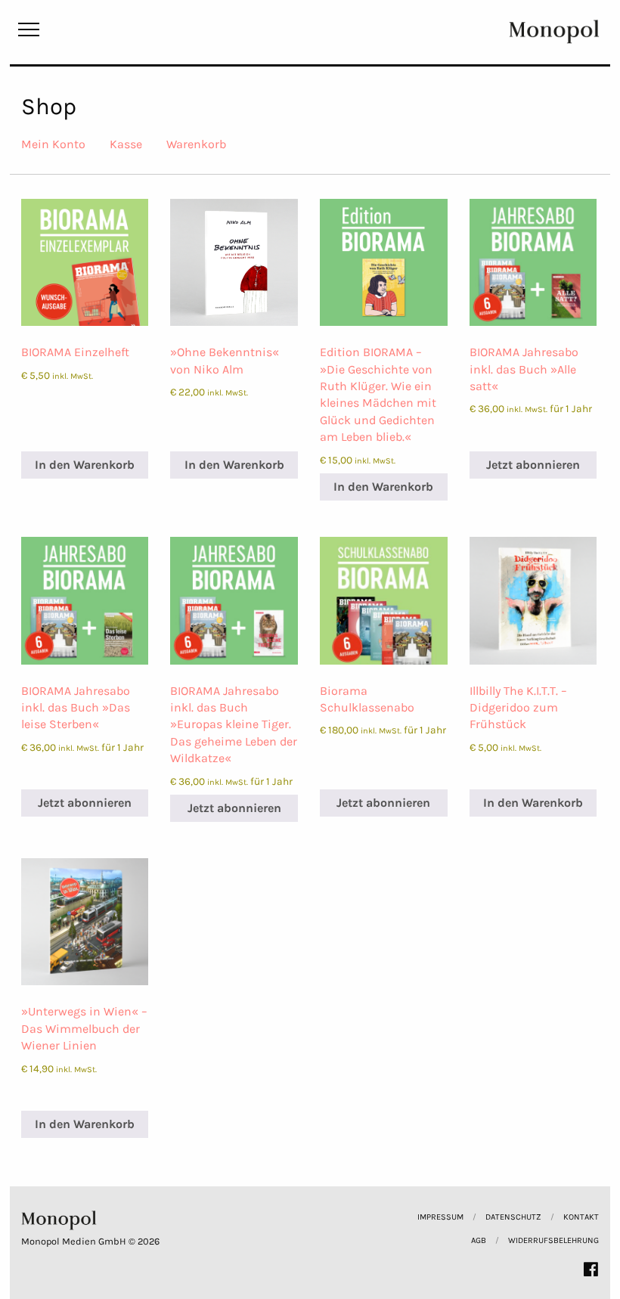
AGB (478, 1240)
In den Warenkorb (85, 464)
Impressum (440, 1217)
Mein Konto (53, 144)
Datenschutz (513, 1217)
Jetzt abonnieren (533, 464)
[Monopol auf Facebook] (590, 1269)
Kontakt (581, 1217)
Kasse (126, 144)
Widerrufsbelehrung (553, 1240)
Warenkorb (196, 144)
